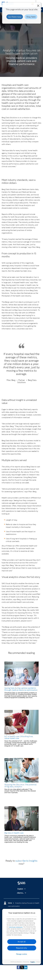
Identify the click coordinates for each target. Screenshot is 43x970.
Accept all (22, 942)
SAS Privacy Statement (16, 927)
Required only (21, 948)
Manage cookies (21, 954)
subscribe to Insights (26, 860)
